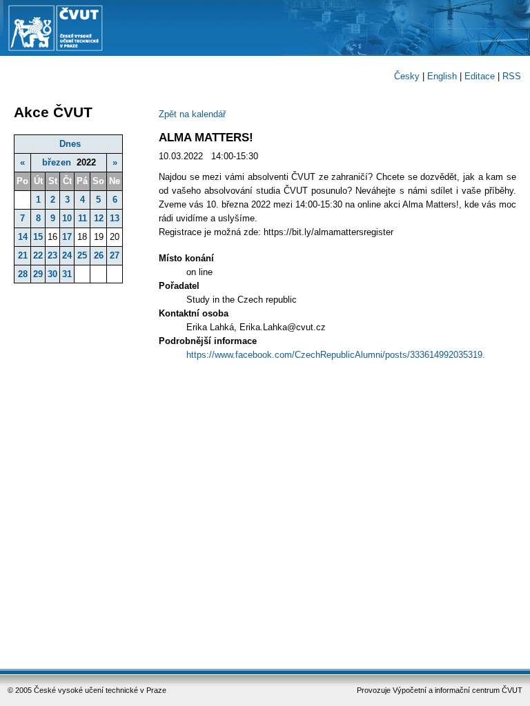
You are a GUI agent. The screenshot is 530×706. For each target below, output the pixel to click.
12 (99, 218)
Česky (407, 76)
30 (52, 274)
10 (67, 218)
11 (82, 218)
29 (38, 274)
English (442, 76)
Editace (479, 76)
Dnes (70, 144)
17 (67, 237)
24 (67, 255)
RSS (511, 76)
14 (23, 237)
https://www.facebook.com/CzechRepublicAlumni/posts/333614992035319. (335, 355)
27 (114, 255)
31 (67, 274)
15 (38, 237)
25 (82, 255)
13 (114, 218)
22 (38, 255)
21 (23, 255)
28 (23, 274)
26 (99, 255)
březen (56, 162)
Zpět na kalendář (192, 114)
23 (52, 255)
